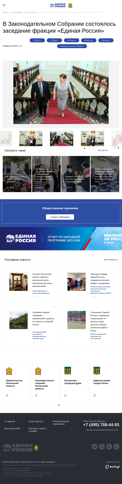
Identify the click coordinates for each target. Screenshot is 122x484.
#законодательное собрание (72, 46)
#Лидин (54, 40)
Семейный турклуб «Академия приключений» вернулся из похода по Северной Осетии (43, 318)
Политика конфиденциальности (16, 471)
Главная (6, 12)
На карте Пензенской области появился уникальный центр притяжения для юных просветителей (42, 280)
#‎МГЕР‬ (108, 293)
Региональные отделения (61, 422)
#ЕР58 (34, 291)
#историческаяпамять (103, 287)
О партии (10, 421)
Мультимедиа (17, 12)
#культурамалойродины (41, 293)
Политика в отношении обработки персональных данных (27, 473)
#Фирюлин (88, 40)
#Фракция (106, 40)
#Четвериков (36, 332)
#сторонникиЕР (100, 334)
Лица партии (36, 421)
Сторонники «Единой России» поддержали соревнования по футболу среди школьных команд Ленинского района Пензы (99, 321)
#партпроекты (42, 291)
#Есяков (37, 40)
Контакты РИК (12, 428)
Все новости (110, 260)
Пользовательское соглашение (16, 468)
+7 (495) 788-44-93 (101, 424)
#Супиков (71, 40)
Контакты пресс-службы (38, 429)
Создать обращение (60, 217)
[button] (84, 148)
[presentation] (8, 94)
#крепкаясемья (37, 338)
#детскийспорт (95, 338)
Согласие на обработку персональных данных (22, 475)
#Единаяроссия (96, 336)
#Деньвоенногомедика (98, 289)
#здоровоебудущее (39, 336)
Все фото (103, 150)
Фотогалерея (30, 12)
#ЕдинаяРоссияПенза (98, 293)
